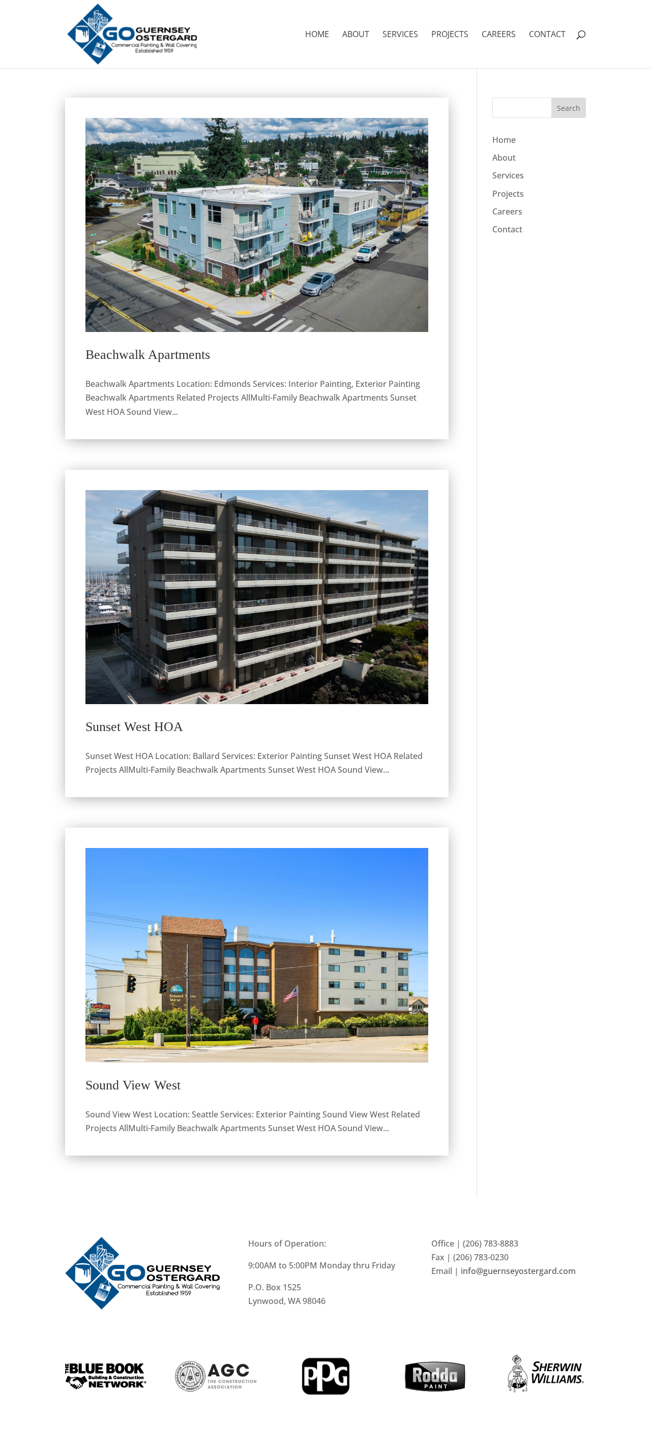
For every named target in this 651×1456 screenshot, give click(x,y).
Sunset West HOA (134, 726)
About (355, 35)
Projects (449, 35)
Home (317, 35)
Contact (547, 35)
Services (400, 35)
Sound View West (133, 1085)
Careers (499, 35)
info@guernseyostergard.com (518, 1271)
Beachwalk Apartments (147, 354)
